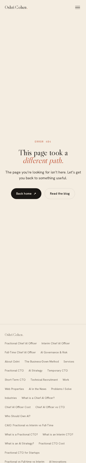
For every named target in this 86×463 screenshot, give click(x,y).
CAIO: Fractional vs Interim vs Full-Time (29, 425)
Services (69, 361)
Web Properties (14, 389)
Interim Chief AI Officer (56, 343)
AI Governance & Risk (54, 352)
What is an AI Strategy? (19, 443)
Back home (26, 194)
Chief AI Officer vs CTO (50, 407)
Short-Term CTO (15, 379)
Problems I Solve (61, 389)
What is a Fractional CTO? (21, 434)
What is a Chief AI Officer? (38, 398)
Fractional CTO (14, 370)
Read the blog (60, 194)
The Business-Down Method (41, 361)
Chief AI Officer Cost (18, 407)
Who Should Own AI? (17, 416)
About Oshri (12, 361)
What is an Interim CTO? (58, 434)
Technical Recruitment (44, 379)
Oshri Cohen (16, 7)
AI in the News (37, 389)
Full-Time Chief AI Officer (20, 352)
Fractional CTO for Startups (22, 452)
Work (66, 379)
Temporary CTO (57, 370)
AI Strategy (35, 370)
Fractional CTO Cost (52, 443)
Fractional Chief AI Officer (21, 343)
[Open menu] (78, 7)
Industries (11, 398)
